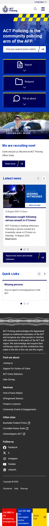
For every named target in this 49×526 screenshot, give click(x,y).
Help (16, 488)
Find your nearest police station (21, 49)
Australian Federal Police (15, 423)
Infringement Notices (13, 398)
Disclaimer (7, 488)
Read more (10, 163)
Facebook (12, 447)
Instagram (12, 458)
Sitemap (24, 488)
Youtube (11, 464)
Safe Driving (9, 379)
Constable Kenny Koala (14, 428)
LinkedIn (11, 469)
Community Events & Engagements (19, 409)
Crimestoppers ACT (12, 434)
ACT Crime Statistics (13, 374)
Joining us (8, 363)
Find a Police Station (13, 393)
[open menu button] (43, 9)
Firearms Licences (12, 404)
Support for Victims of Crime (16, 368)
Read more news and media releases (19, 257)
